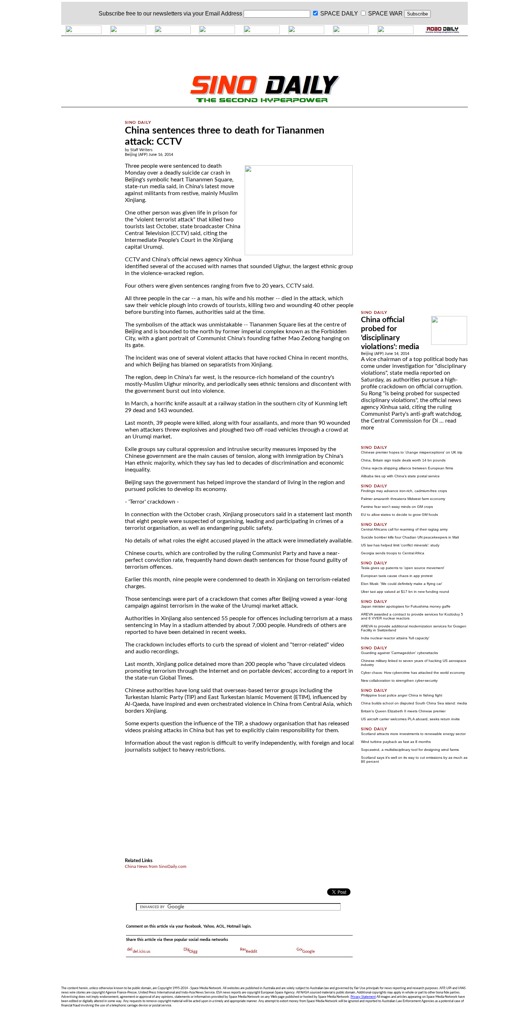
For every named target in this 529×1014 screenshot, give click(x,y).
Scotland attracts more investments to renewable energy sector (413, 734)
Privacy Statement (363, 997)
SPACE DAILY (339, 13)
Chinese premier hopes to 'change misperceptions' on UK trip (411, 452)
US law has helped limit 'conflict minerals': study (400, 545)
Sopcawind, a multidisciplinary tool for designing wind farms (410, 750)
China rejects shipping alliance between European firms (407, 468)
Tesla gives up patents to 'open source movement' (402, 568)
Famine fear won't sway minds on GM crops (397, 507)
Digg (193, 952)
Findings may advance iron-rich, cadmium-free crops (404, 491)
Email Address (223, 13)
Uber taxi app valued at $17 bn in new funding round (405, 592)
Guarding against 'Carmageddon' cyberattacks (399, 653)
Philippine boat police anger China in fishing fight (401, 695)
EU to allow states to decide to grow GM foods (399, 515)
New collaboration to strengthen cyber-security (399, 680)
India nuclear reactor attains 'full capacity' (395, 638)
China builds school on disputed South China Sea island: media (414, 703)
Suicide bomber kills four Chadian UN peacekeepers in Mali (410, 537)
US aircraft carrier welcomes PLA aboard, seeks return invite (410, 719)
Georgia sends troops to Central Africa (392, 553)
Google (308, 952)
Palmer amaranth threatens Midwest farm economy (403, 499)
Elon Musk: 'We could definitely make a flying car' (401, 584)
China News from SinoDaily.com (155, 866)
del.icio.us (141, 952)
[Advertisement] (89, 217)
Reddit (251, 952)
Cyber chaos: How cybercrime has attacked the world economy (413, 673)
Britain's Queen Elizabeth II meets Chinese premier (403, 711)
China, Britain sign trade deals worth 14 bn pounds (403, 460)
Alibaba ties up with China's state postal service (400, 476)
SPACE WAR (385, 13)
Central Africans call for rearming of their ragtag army (404, 529)
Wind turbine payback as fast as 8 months (396, 742)
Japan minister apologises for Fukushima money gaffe (406, 606)
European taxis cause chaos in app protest (397, 576)
